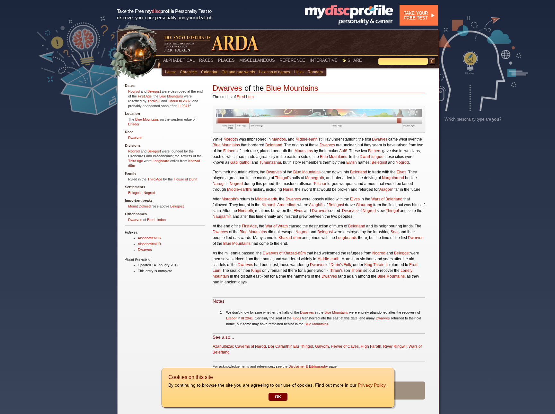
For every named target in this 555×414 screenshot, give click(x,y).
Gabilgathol (240, 162)
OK (278, 396)
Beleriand (273, 145)
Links (299, 72)
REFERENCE (292, 60)
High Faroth (371, 346)
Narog (218, 183)
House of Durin (185, 179)
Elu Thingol (303, 346)
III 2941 (183, 106)
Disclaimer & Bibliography (308, 366)
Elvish (351, 162)
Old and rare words (238, 72)
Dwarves (135, 138)
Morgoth (231, 139)
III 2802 (184, 101)
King (368, 264)
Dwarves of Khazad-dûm (284, 253)
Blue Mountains (171, 96)
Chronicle (188, 72)
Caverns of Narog (250, 346)
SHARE (354, 60)
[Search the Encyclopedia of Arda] (432, 61)
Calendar (209, 72)
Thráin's (336, 270)
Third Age (135, 161)
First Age (145, 96)
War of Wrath (276, 226)
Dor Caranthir (279, 346)
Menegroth (314, 178)
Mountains (304, 151)
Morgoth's (230, 199)
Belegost (154, 91)
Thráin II (153, 101)
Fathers (229, 151)
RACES (206, 60)
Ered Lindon (156, 220)
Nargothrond (393, 178)
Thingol (392, 210)
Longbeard (161, 161)
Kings (256, 270)
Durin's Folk (340, 264)
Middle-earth (306, 139)
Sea (394, 232)
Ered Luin (245, 97)
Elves (401, 172)
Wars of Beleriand (386, 199)
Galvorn (322, 346)
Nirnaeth (245, 210)
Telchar (319, 183)
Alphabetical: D (149, 244)
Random (315, 72)
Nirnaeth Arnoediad (278, 205)
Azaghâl (316, 205)
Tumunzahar (270, 162)
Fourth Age (409, 125)
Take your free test (416, 15)
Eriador (133, 124)
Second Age (257, 125)
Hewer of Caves (345, 346)
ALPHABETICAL (179, 60)
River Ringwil (395, 346)
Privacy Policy (371, 385)
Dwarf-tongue (371, 156)
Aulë (343, 151)
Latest (170, 72)
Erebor (231, 318)
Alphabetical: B (149, 238)
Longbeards (346, 237)
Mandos (279, 139)
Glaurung (364, 205)
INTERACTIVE (324, 60)
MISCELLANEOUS (257, 60)
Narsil (288, 189)
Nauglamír (222, 216)
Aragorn (386, 189)
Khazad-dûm (289, 237)
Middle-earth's (239, 189)
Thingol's (283, 178)
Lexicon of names (274, 72)
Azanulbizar (223, 346)
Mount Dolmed (139, 206)
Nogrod (134, 91)
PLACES (226, 60)
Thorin (173, 101)
